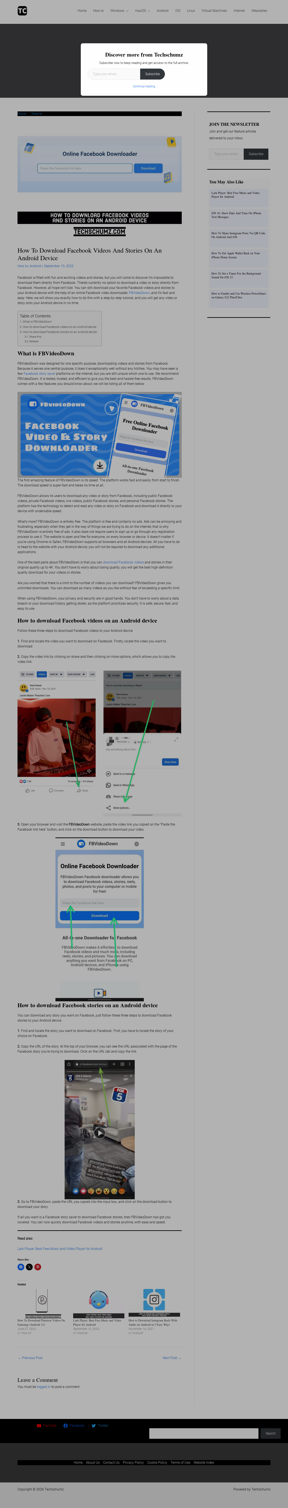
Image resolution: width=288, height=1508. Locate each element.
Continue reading (144, 86)
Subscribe (152, 74)
